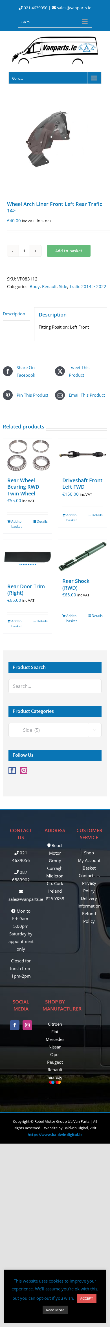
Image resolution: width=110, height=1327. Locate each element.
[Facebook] (12, 770)
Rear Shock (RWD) (75, 584)
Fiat (54, 1031)
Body (35, 286)
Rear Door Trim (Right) (26, 589)
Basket (89, 868)
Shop (89, 853)
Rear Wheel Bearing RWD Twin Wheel (23, 487)
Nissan (55, 1047)
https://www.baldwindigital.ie (55, 1134)
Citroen (55, 1024)
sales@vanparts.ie (73, 7)
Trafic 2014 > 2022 (87, 286)
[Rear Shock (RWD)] (82, 556)
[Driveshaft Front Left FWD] (82, 455)
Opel (55, 1054)
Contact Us (89, 875)
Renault (49, 286)
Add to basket (68, 250)
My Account (89, 860)
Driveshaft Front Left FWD (82, 483)
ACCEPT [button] (86, 1298)
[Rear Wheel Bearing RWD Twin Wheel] (27, 455)
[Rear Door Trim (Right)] (27, 559)
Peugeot (55, 1062)
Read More (55, 1309)
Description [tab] (14, 313)
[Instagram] (23, 770)
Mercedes (55, 1039)
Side (63, 286)
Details (42, 521)
